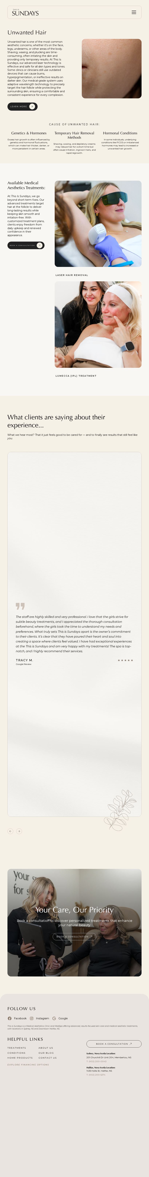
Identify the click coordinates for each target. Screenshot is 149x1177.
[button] (133, 12)
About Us (46, 1047)
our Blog (46, 1053)
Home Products (20, 1057)
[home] (26, 12)
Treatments (16, 1047)
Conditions (16, 1053)
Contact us (48, 1057)
